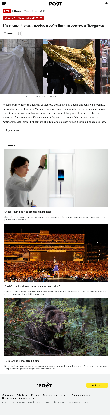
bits (6, 11)
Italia (17, 11)
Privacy (35, 395)
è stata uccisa (72, 104)
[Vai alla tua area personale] (106, 3)
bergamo (16, 130)
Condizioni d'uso (81, 395)
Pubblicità (22, 395)
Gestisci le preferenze (55, 395)
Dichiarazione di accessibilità (18, 398)
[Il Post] (55, 3)
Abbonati (97, 385)
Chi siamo (7, 395)
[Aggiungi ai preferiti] (19, 33)
